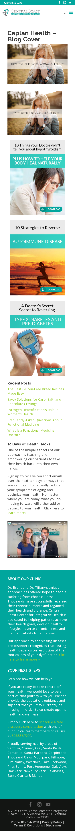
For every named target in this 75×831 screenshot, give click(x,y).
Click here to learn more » (36, 657)
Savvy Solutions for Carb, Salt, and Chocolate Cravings (34, 401)
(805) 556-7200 (14, 2)
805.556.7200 (21, 735)
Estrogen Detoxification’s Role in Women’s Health (32, 412)
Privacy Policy (52, 822)
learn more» (16, 513)
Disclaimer (53, 825)
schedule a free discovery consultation (35, 724)
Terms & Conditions (28, 825)
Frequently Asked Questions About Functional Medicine (34, 422)
